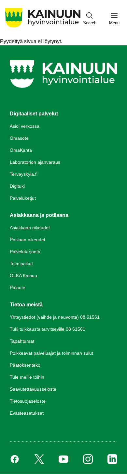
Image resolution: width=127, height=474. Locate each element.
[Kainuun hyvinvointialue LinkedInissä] (112, 459)
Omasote (19, 138)
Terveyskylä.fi (23, 174)
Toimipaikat (21, 263)
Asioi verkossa (24, 126)
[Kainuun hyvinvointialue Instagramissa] (88, 459)
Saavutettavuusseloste (33, 389)
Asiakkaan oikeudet (30, 227)
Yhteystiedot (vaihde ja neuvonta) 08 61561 (55, 317)
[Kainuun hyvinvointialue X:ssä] (39, 459)
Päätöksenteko (25, 365)
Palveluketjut (23, 198)
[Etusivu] (42, 27)
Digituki (17, 186)
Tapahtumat (22, 341)
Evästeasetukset (27, 413)
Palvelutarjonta (25, 251)
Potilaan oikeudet (27, 239)
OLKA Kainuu (23, 275)
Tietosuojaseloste (28, 401)
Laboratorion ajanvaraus (35, 162)
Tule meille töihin (27, 377)
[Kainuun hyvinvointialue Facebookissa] (15, 459)
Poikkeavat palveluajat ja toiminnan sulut (51, 353)
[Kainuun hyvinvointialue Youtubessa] (63, 459)
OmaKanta (21, 150)
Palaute (17, 287)
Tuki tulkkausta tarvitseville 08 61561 (47, 329)
